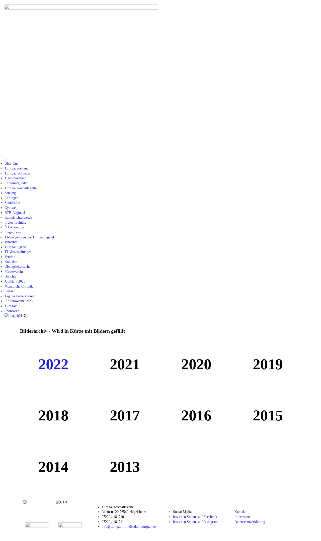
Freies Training (15, 222)
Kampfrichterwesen (18, 217)
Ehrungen (11, 198)
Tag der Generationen (20, 296)
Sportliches (12, 203)
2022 (53, 364)
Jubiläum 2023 (15, 281)
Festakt (10, 291)
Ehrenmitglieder (16, 183)
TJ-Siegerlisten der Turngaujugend (29, 237)
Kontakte (11, 262)
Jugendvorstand (15, 178)
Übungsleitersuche (17, 266)
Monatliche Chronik (19, 286)
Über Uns (11, 163)
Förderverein (14, 272)
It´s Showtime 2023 (19, 301)
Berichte (10, 276)
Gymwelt (11, 208)
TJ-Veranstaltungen (18, 252)
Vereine (10, 257)
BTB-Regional (15, 213)
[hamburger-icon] (6, 159)
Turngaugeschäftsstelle (21, 188)
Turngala (11, 306)
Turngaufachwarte (17, 173)
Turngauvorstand (17, 168)
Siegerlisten (13, 232)
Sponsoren (12, 311)
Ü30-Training (14, 227)
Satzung (10, 193)
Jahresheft (12, 242)
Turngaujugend (15, 247)
